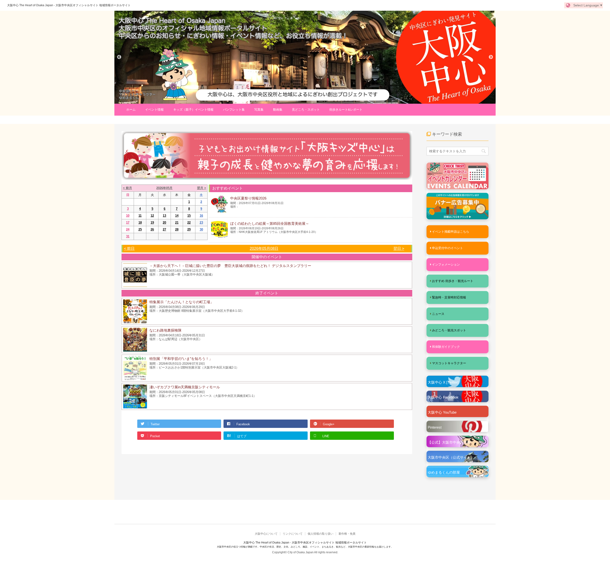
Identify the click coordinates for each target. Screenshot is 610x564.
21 (176, 222)
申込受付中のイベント (447, 248)
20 (164, 222)
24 (127, 229)
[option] (305, 57)
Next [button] (490, 57)
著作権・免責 (347, 533)
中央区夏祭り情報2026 (248, 198)
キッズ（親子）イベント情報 (193, 109)
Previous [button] (119, 57)
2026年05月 (164, 188)
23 (201, 222)
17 (127, 222)
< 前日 (129, 248)
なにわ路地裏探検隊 (165, 330)
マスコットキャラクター (449, 363)
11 (140, 215)
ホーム (131, 109)
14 (176, 215)
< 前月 (127, 188)
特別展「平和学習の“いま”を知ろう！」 (181, 359)
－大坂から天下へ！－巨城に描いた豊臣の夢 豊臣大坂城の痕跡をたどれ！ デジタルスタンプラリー (230, 266)
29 (189, 229)
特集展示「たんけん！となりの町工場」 (181, 302)
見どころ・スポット (306, 109)
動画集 (277, 109)
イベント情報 (154, 109)
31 (127, 236)
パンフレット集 (234, 109)
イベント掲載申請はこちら (450, 231)
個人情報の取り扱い (320, 533)
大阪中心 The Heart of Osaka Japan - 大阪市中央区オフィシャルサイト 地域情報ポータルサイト (69, 5)
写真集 (259, 109)
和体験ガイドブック (446, 347)
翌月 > (201, 188)
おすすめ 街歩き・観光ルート (452, 281)
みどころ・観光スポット (449, 330)
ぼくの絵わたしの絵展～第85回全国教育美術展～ (269, 223)
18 (140, 222)
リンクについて (293, 533)
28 (176, 229)
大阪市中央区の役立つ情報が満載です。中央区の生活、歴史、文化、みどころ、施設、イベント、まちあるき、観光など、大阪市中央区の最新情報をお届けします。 (305, 546)
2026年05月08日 (264, 248)
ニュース (438, 314)
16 (201, 215)
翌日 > (398, 248)
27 (164, 229)
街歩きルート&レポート (345, 109)
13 (164, 215)
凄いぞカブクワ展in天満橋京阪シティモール (184, 387)
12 (152, 215)
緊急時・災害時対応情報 (449, 297)
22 (189, 222)
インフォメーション (446, 264)
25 (140, 229)
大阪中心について (266, 533)
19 (152, 222)
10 (127, 215)
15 (189, 215)
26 (152, 229)
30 (201, 229)
